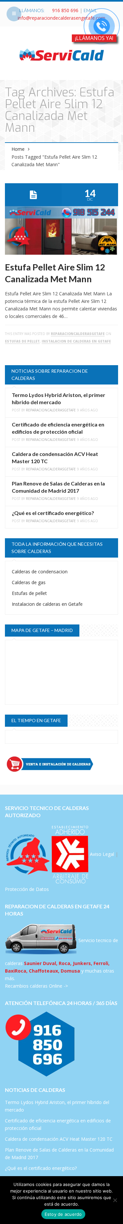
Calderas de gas (29, 582)
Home (18, 149)
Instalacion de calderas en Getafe (76, 341)
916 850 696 (65, 10)
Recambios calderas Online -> (36, 986)
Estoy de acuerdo (63, 1214)
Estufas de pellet (22, 341)
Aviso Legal (102, 854)
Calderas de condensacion (40, 571)
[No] (115, 1200)
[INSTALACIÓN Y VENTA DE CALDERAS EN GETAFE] (61, 764)
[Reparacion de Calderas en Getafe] (61, 54)
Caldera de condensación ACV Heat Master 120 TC (59, 1139)
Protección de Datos (27, 889)
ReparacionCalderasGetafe (78, 333)
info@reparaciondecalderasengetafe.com (61, 18)
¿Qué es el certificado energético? (53, 513)
